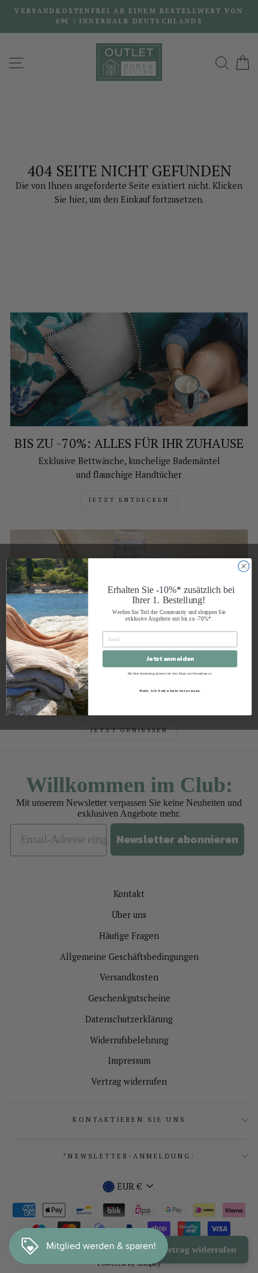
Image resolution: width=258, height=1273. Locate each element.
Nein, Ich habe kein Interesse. (170, 690)
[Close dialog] (243, 566)
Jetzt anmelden (170, 658)
